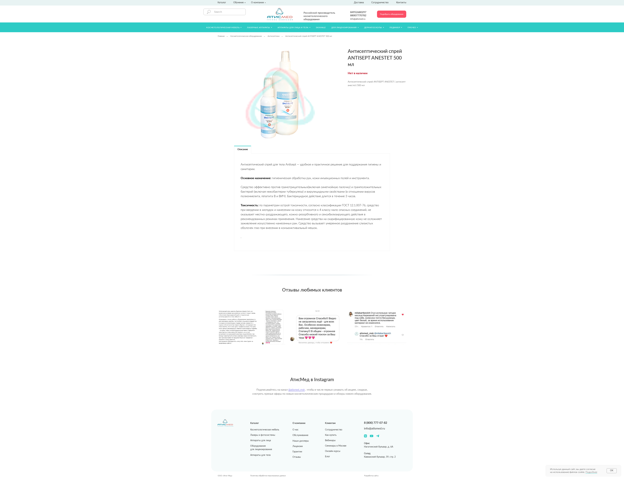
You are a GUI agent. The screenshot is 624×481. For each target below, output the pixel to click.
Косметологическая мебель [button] (223, 27)
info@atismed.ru (357, 19)
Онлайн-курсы (332, 451)
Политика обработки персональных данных (268, 476)
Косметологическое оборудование (246, 36)
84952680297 (358, 12)
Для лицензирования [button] (344, 27)
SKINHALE (321, 27)
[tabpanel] (312, 202)
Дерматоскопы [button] (373, 27)
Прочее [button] (412, 27)
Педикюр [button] (395, 27)
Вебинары (330, 440)
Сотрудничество (333, 430)
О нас (295, 430)
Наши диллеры (300, 441)
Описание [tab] (242, 149)
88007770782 (358, 15)
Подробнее (591, 472)
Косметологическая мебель (264, 430)
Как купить (331, 435)
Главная (221, 36)
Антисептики (274, 36)
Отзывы (296, 457)
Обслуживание (300, 435)
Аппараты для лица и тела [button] (293, 27)
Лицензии (297, 446)
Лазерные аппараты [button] (258, 27)
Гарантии (297, 452)
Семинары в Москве (335, 446)
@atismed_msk (296, 389)
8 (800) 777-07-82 (375, 422)
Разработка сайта (371, 476)
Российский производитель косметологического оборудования (319, 16)
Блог (327, 456)
